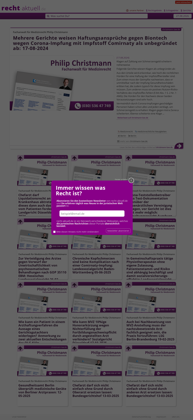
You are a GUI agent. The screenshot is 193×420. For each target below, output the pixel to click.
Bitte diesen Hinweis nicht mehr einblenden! (77, 231)
